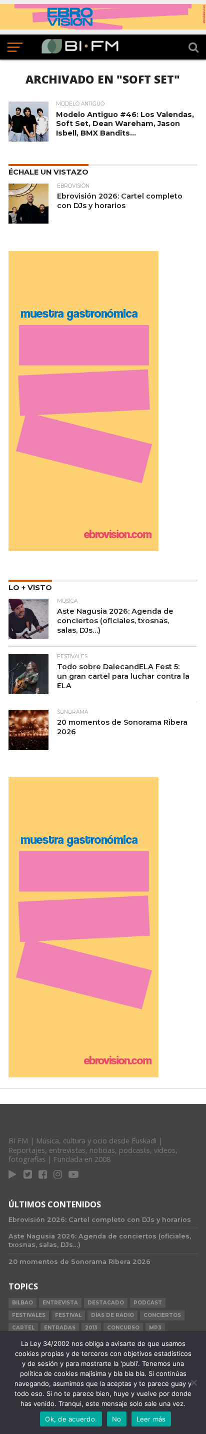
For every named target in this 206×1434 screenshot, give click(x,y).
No (117, 1419)
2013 (91, 1327)
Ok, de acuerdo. (71, 1419)
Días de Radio (112, 1315)
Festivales (29, 1315)
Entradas (60, 1327)
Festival (68, 1315)
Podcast (148, 1302)
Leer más (151, 1419)
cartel (23, 1327)
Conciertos (162, 1315)
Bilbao (22, 1302)
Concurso (123, 1327)
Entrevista (60, 1302)
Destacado (106, 1302)
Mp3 (155, 1327)
